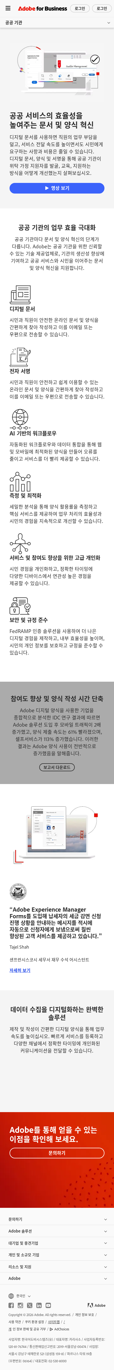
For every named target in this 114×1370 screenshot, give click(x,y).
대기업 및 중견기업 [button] (23, 1243)
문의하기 (57, 1152)
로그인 (80, 8)
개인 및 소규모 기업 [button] (23, 1254)
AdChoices (61, 1329)
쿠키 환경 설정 (34, 1321)
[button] (57, 1296)
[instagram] (20, 1305)
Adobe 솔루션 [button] (20, 1231)
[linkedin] (39, 1305)
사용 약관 (14, 1321)
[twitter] (29, 1305)
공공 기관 (13, 22)
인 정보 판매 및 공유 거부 (27, 1329)
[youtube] (48, 1305)
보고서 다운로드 (57, 767)
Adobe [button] (14, 1278)
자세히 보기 (20, 970)
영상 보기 (60, 188)
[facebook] (11, 1305)
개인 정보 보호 (84, 1314)
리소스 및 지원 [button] (19, 1266)
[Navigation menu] (8, 8)
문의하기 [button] (15, 1219)
